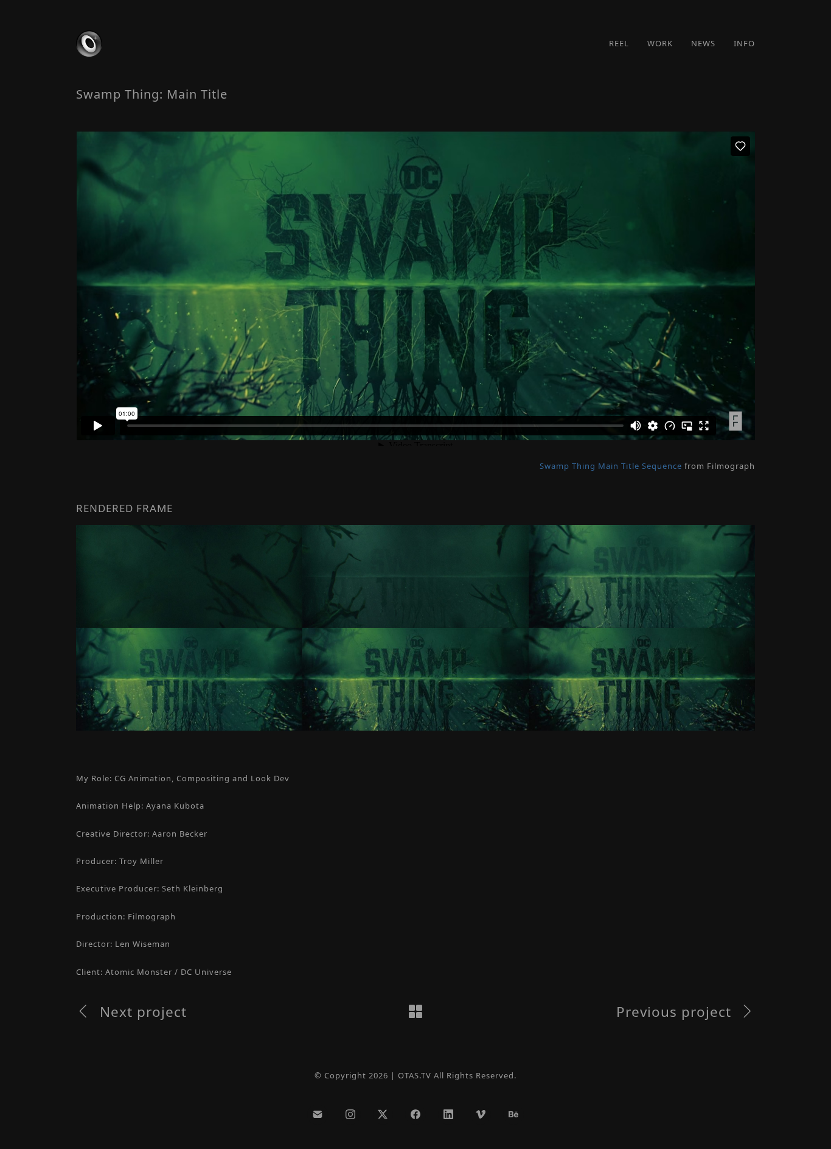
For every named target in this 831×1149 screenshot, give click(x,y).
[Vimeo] (480, 1115)
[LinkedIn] (448, 1115)
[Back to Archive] (415, 1011)
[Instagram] (350, 1115)
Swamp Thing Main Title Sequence (611, 465)
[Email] (317, 1115)
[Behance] (513, 1115)
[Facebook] (415, 1115)
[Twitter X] (383, 1115)
